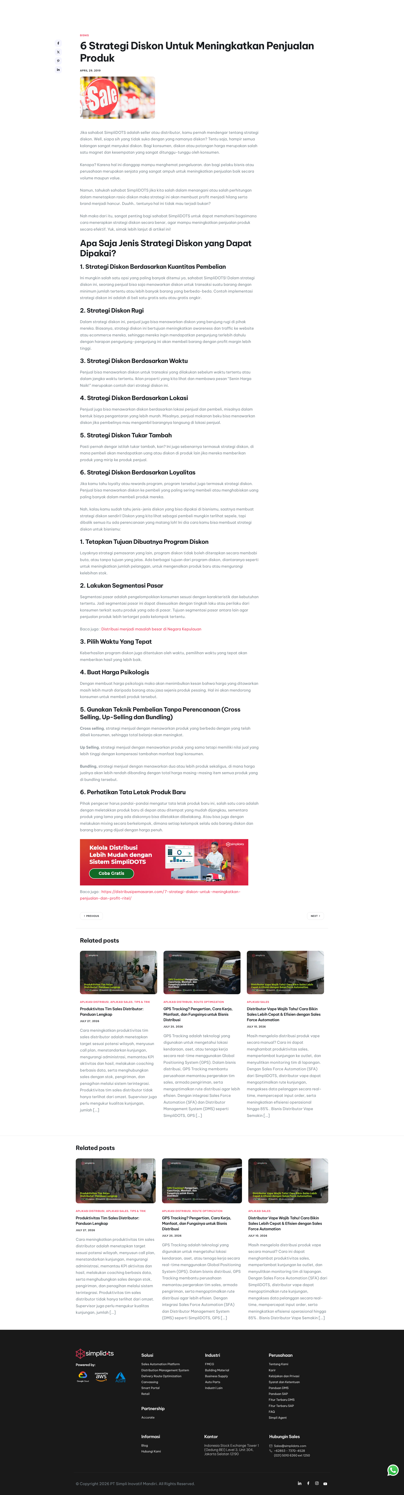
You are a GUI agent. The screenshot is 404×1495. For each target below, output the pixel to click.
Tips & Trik (142, 1002)
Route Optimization (209, 1002)
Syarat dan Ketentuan (284, 1382)
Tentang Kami (278, 1364)
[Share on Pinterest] (58, 60)
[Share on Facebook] (58, 43)
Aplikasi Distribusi (94, 1002)
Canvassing (149, 1382)
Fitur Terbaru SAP (281, 1406)
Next (314, 916)
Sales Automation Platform (160, 1364)
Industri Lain (214, 1388)
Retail (145, 1394)
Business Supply (216, 1376)
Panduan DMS (278, 1388)
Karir (272, 1370)
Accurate (148, 1417)
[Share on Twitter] (58, 52)
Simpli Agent (278, 1418)
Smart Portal (150, 1388)
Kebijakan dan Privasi (284, 1376)
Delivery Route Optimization (161, 1376)
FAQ (272, 1412)
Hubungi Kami (151, 1451)
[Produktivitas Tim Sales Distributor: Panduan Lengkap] (118, 972)
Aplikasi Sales (121, 1002)
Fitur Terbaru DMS (282, 1400)
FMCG (209, 1364)
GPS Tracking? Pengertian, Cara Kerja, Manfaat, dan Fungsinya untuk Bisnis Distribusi (198, 1014)
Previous (92, 916)
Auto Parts (212, 1382)
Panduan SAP (278, 1394)
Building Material (217, 1370)
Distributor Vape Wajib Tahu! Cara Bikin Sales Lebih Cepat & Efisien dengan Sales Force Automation (283, 1014)
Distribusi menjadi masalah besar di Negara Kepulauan (151, 629)
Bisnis (84, 35)
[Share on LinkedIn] (58, 69)
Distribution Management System (165, 1370)
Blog (144, 1445)
